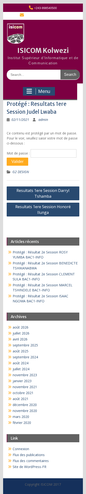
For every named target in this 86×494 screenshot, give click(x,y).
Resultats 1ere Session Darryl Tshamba (42, 193)
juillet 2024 (21, 369)
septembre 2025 (25, 345)
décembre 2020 (25, 404)
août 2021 (20, 398)
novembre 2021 (25, 387)
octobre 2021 (23, 393)
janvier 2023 (22, 381)
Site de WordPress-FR (29, 466)
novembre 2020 (25, 410)
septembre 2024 (25, 357)
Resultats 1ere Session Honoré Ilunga (43, 209)
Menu (44, 91)
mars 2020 (21, 416)
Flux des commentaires (31, 460)
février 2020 (22, 422)
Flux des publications (29, 455)
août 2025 (20, 351)
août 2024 (20, 363)
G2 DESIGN (20, 172)
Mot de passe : (19, 153)
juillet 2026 (21, 333)
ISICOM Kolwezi (43, 50)
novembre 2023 (25, 375)
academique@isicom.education (45, 15)
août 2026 (20, 327)
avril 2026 (20, 339)
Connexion (21, 449)
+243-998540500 (45, 8)
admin (43, 119)
